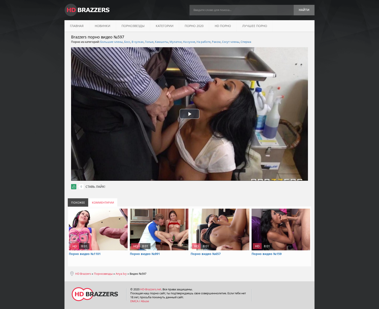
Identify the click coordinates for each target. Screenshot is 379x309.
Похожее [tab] (78, 202)
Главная (77, 26)
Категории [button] (164, 26)
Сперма (246, 42)
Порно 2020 (194, 26)
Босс (127, 42)
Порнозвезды (133, 26)
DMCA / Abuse (139, 301)
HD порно (223, 26)
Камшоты (161, 42)
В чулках (138, 42)
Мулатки (176, 42)
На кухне (189, 42)
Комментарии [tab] (103, 202)
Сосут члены (230, 42)
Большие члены (111, 42)
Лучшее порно (254, 26)
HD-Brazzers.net (150, 289)
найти (304, 10)
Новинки (102, 26)
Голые (149, 42)
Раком (216, 42)
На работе (204, 42)
